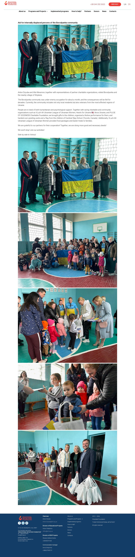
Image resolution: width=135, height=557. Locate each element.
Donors (96, 11)
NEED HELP (114, 4)
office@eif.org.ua (48, 531)
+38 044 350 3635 (97, 4)
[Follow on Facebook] (19, 523)
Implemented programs (60, 11)
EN (129, 4)
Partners (87, 11)
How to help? (76, 11)
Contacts (112, 11)
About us (22, 11)
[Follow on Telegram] (23, 523)
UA (125, 4)
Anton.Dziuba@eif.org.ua (50, 521)
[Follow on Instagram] (26, 523)
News (104, 11)
